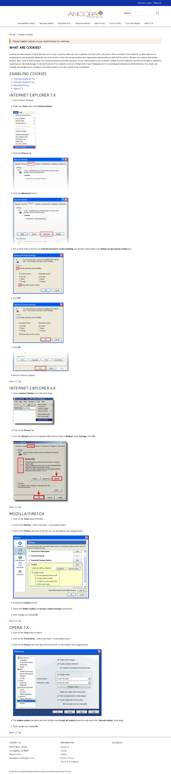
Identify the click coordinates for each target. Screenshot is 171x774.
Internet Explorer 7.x (24, 79)
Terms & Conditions (70, 762)
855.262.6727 (15, 754)
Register (157, 3)
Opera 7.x (18, 88)
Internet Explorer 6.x (24, 82)
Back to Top (15, 381)
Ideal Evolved (66, 771)
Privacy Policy (67, 758)
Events (64, 751)
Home (12, 35)
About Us (65, 747)
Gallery (64, 754)
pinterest (126, 748)
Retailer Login (144, 3)
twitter (120, 748)
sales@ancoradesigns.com (22, 758)
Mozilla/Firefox (22, 85)
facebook (114, 748)
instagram (132, 748)
